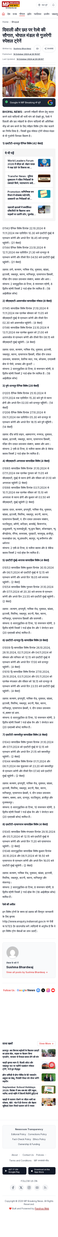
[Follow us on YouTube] (53, 990)
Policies (40, 1155)
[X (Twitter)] (21, 1187)
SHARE (50, 48)
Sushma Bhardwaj (22, 48)
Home (5, 22)
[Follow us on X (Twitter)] (43, 990)
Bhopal (15, 22)
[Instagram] (29, 1187)
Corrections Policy (37, 1134)
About (15, 1155)
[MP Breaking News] (11, 5)
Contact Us (28, 1155)
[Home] (3, 14)
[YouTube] (37, 1187)
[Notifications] (53, 5)
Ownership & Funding (29, 1144)
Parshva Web (42, 1208)
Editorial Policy (18, 1134)
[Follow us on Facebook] (38, 990)
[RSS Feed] (45, 1187)
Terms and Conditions (20, 1160)
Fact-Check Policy (21, 1139)
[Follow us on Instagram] (48, 990)
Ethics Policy (39, 1139)
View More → (46, 1043)
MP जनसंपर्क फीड (41, 1160)
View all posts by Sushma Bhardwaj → (27, 972)
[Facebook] (13, 1187)
